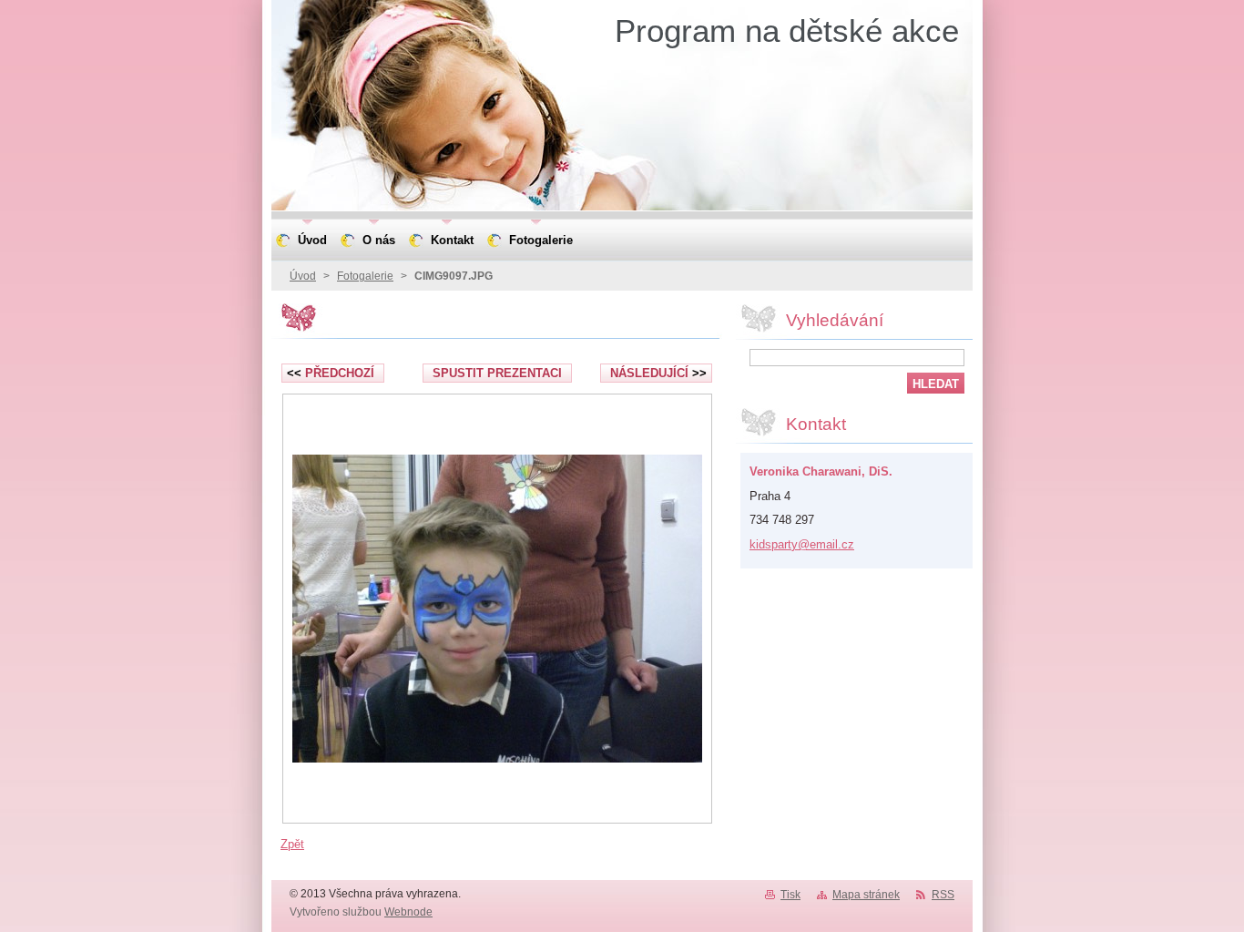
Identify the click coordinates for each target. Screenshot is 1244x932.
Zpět (292, 844)
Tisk (790, 894)
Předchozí (330, 373)
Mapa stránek (866, 894)
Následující (658, 373)
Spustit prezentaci (497, 373)
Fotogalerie (365, 276)
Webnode (408, 911)
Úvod (303, 276)
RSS (943, 894)
